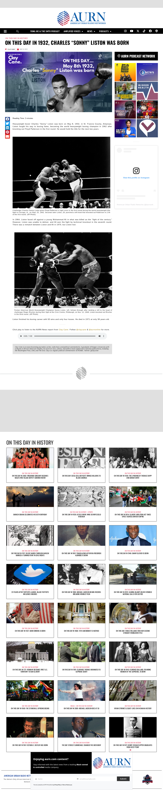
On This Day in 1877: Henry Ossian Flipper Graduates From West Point (132, 746)
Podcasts (104, 31)
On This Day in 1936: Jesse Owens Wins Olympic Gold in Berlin (81, 515)
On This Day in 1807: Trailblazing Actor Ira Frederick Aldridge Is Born (81, 554)
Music (73, 706)
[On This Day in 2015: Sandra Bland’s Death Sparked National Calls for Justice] (133, 574)
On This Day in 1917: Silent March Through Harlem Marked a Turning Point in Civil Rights (30, 554)
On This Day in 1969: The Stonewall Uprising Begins (30, 708)
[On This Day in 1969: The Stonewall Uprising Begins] (30, 690)
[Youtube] (131, 31)
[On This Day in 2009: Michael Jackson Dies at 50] (81, 690)
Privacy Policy (58, 784)
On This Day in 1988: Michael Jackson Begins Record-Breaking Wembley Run (81, 593)
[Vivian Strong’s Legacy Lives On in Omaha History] (133, 690)
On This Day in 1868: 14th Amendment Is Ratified (81, 630)
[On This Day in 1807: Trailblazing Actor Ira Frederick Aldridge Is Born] (81, 535)
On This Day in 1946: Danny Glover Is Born (132, 553)
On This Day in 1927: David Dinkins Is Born (30, 630)
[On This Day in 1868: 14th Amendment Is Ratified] (81, 613)
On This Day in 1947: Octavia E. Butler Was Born (30, 745)
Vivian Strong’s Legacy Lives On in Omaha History (133, 708)
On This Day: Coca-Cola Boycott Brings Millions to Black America (81, 476)
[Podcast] (156, 31)
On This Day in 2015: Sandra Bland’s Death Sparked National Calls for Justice (133, 593)
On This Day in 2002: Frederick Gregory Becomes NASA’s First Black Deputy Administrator (30, 476)
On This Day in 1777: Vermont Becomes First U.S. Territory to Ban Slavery (30, 670)
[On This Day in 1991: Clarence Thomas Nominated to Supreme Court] (81, 652)
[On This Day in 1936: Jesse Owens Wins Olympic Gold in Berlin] (81, 497)
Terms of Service (66, 784)
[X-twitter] (138, 31)
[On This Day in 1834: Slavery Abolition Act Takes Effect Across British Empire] (133, 497)
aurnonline (150, 205)
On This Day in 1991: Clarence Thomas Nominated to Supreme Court (81, 670)
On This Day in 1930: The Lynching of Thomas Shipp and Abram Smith (133, 476)
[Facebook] (150, 31)
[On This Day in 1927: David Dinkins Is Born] (30, 613)
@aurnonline (95, 330)
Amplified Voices (72, 31)
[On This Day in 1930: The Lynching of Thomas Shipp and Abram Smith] (133, 458)
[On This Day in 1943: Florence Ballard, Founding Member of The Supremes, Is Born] (133, 652)
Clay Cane (63, 330)
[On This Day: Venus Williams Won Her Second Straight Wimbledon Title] (133, 613)
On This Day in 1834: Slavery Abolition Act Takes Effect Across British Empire (133, 515)
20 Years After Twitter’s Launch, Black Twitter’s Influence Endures (30, 593)
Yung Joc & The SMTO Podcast (45, 31)
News (89, 31)
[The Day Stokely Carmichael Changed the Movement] (81, 727)
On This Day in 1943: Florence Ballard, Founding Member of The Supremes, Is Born (133, 670)
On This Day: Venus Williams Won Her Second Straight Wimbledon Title (133, 631)
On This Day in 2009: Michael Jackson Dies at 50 (81, 708)
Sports (90, 512)
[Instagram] (125, 31)
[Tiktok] (144, 31)
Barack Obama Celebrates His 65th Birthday (30, 514)
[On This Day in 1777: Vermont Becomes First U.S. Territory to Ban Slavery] (30, 652)
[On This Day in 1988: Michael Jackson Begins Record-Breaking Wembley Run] (81, 574)
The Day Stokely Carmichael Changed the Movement (81, 745)
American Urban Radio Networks (130, 205)
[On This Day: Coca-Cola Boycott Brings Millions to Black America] (81, 458)
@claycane (81, 330)
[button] (7, 119)
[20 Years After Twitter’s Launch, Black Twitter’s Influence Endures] (30, 574)
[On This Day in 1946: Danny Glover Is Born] (133, 535)
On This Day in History (16, 38)
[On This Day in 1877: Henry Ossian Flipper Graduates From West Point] (133, 727)
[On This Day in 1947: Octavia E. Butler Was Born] (30, 727)
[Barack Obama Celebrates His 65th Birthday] (30, 497)
